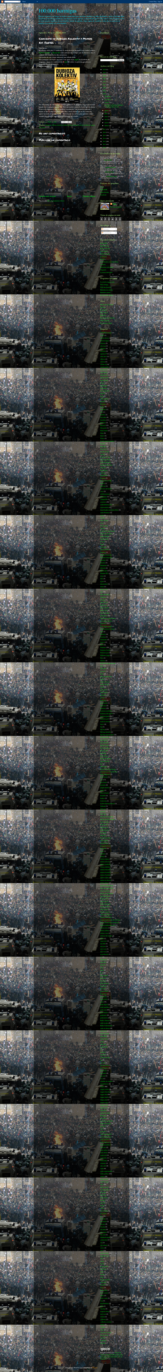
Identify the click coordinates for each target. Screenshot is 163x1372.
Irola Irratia (104, 251)
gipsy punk (103, 690)
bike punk (103, 428)
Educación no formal (106, 305)
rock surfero (104, 1150)
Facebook (103, 195)
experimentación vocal (107, 629)
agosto (107, 110)
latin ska (102, 811)
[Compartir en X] (66, 122)
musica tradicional (106, 915)
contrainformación (106, 505)
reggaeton (103, 1110)
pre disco (103, 989)
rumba (102, 1176)
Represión (103, 1116)
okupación (103, 959)
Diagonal (103, 270)
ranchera (103, 1052)
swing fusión (104, 1266)
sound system (104, 1253)
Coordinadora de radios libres (109, 262)
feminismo (103, 639)
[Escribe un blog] (64, 122)
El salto (102, 259)
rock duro (103, 1131)
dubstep (102, 600)
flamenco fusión (105, 650)
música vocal (104, 933)
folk (101, 666)
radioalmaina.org (111, 176)
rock (101, 1129)
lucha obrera (104, 825)
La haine (103, 264)
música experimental (106, 888)
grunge (102, 698)
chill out (102, 486)
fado (101, 632)
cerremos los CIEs (105, 481)
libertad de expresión (106, 817)
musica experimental (106, 885)
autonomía (103, 388)
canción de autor (105, 457)
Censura (102, 478)
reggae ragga (104, 1102)
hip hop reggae (104, 748)
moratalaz (103, 848)
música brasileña (105, 875)
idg (101, 764)
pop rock (103, 981)
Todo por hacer (105, 254)
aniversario (103, 370)
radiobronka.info (110, 167)
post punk (103, 986)
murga (102, 856)
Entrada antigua (89, 196)
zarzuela (102, 1343)
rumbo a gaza (104, 1182)
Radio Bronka (104, 192)
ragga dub (103, 1044)
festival (102, 642)
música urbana (104, 930)
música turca (104, 928)
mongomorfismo (105, 846)
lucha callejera (104, 822)
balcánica (48, 125)
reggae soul (103, 1108)
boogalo (102, 444)
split (101, 1258)
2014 (104, 138)
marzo (107, 123)
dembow (103, 552)
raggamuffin (104, 1047)
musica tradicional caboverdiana (110, 920)
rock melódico (104, 1139)
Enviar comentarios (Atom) (55, 201)
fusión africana (105, 682)
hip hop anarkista (105, 732)
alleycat (102, 359)
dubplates (103, 597)
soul (101, 1250)
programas (103, 994)
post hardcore (104, 983)
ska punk (103, 1229)
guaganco (103, 700)
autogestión (103, 386)
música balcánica (105, 870)
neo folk (102, 944)
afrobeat (102, 348)
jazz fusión (103, 782)
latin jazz (103, 809)
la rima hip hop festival (107, 803)
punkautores (104, 1018)
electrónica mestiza (106, 621)
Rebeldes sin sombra (106, 290)
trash (101, 1306)
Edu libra (103, 315)
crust (101, 523)
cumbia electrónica (106, 534)
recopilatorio (104, 1084)
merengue (103, 833)
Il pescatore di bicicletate (108, 769)
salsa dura (103, 1195)
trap (101, 1301)
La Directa (103, 256)
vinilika (102, 1327)
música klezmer (105, 896)
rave (101, 1078)
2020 (104, 88)
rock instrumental (105, 1137)
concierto (59, 125)
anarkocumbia (104, 367)
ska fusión (103, 1221)
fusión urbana (104, 684)
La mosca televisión (106, 272)
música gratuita (105, 891)
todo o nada (103, 1298)
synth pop (103, 1269)
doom (102, 587)
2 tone (102, 335)
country (102, 518)
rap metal (103, 1073)
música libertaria (105, 904)
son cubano (103, 1245)
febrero (107, 126)
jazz (101, 780)
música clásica (104, 877)
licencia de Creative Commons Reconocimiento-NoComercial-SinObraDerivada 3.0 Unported (111, 1356)
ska (40, 127)
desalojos (103, 560)
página (76, 59)
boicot (102, 436)
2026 (104, 70)
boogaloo (103, 446)
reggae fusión (104, 1097)
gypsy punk (103, 703)
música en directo (84, 125)
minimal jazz (104, 843)
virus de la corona (105, 1332)
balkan (54, 125)
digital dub (103, 571)
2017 (104, 129)
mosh (102, 851)
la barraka (103, 801)
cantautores (103, 470)
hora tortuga (104, 756)
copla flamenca (105, 513)
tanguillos (103, 1282)
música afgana (104, 859)
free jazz (103, 671)
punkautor (103, 1015)
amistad (102, 362)
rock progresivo (105, 1142)
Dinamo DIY (104, 573)
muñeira (102, 854)
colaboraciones (105, 494)
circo (101, 491)
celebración (103, 475)
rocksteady (103, 1160)
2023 (104, 79)
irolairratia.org (109, 172)
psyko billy (103, 999)
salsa (101, 1184)
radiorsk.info (108, 160)
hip (101, 727)
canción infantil (105, 460)
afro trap (103, 346)
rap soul (102, 1076)
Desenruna (103, 565)
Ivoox (102, 187)
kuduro (102, 798)
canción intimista (105, 462)
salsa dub (103, 1192)
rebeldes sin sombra (106, 1081)
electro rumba (104, 608)
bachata (102, 393)
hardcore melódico (106, 711)
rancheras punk (105, 1057)
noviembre (108, 99)
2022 (104, 82)
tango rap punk (105, 1280)
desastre (102, 563)
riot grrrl (103, 1126)
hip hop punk (104, 743)
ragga (102, 1041)
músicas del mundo (106, 936)
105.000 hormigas (105, 333)
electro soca (104, 610)
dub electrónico (105, 594)
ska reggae (103, 1232)
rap (101, 1060)
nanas (102, 938)
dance (102, 544)
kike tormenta (104, 793)
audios (102, 383)
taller (102, 1272)
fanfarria (103, 634)
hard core (103, 706)
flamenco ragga (105, 655)
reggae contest (104, 1089)
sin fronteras (104, 1211)
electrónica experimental (108, 618)
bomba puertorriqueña (107, 441)
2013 (104, 141)
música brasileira (105, 872)
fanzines (102, 637)
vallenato (103, 1319)
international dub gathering (108, 772)
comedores (103, 497)
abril (106, 119)
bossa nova (103, 449)
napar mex (103, 941)
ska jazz (102, 1224)
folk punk (103, 669)
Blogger (94, 1368)
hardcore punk (104, 716)
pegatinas (103, 962)
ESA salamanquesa (106, 626)
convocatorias (104, 507)
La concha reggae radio (107, 282)
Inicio (69, 196)
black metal (103, 431)
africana (102, 343)
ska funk (103, 1219)
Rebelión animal (105, 292)
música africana (105, 862)
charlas (102, 483)
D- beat (102, 542)
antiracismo (104, 375)
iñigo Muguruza (105, 774)
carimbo (102, 473)
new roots (103, 949)
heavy (102, 724)
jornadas (103, 785)
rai (101, 1049)
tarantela (103, 1285)
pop (101, 973)
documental (104, 584)
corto (102, 515)
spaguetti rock (104, 1256)
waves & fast (104, 1335)
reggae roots (104, 1105)
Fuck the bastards (105, 287)
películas (103, 965)
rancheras (103, 1055)
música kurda (104, 899)
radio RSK (103, 1036)
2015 (104, 135)
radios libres (104, 1039)
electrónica (103, 616)
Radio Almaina (105, 249)
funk (101, 674)
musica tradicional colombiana (109, 922)
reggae (93, 125)
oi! (101, 957)
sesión (102, 1208)
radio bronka (104, 1023)
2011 (104, 147)
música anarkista (105, 864)
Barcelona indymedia (106, 267)
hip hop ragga (104, 745)
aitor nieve (103, 356)
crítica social (104, 520)
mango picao (104, 827)
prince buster (104, 991)
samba (102, 1205)
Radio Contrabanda (106, 1026)
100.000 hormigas (57, 10)
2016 (104, 132)
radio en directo (105, 1028)
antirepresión (104, 378)
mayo (106, 116)
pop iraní (103, 978)
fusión (65, 125)
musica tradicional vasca (107, 925)
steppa (102, 1261)
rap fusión (103, 1071)
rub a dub (103, 1166)
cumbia (102, 528)
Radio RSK (103, 190)
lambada (103, 806)
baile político (104, 399)
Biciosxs (103, 307)
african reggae (104, 341)
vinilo (102, 1330)
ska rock (102, 1235)
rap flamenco (104, 1068)
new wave (103, 952)
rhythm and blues (105, 1123)
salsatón (102, 1203)
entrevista (103, 624)
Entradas (106, 229)
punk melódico (105, 1007)
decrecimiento (104, 550)
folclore (102, 661)
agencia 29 (103, 354)
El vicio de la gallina (106, 295)
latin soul (103, 814)
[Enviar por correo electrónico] (62, 122)
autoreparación (105, 391)
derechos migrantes (106, 557)
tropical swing (104, 1311)
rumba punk (104, 1179)
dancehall (103, 547)
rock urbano (104, 1153)
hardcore (103, 708)
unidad (102, 1317)
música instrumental (106, 893)
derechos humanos (106, 555)
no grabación (104, 954)
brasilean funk (104, 452)
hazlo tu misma (105, 721)
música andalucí (105, 867)
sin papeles (103, 1213)
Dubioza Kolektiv (45, 52)
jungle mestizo (104, 788)
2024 (104, 76)
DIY (101, 579)
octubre (107, 102)
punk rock (103, 1010)
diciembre (108, 96)
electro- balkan (105, 613)
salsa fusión (103, 1198)
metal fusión (104, 840)
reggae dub (103, 1094)
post (66, 62)
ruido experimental (106, 1171)
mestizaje (76, 125)
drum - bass (103, 589)
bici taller (103, 417)
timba (102, 1295)
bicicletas (103, 420)
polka (102, 970)
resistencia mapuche (106, 1121)
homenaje (103, 753)
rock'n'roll (103, 1155)
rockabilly (103, 1158)
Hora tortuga (104, 285)
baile (101, 396)
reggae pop (103, 1100)
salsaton (102, 1200)
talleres (102, 1274)
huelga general (104, 761)
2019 (104, 91)
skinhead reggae (105, 1237)
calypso (102, 454)
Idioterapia (103, 766)
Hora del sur (104, 312)
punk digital (104, 1004)
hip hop (70, 125)
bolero (102, 438)
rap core (102, 1063)
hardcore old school (106, 714)
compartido (103, 499)
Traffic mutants (104, 320)
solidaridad (103, 1240)
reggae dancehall (105, 1092)
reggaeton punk (105, 1113)
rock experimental (106, 1134)
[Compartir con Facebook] (68, 122)
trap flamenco (104, 1303)
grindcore (103, 695)
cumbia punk (104, 539)
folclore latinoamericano (107, 663)
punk (101, 1002)
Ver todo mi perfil (115, 207)
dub (101, 592)
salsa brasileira (104, 1190)
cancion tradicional (106, 465)
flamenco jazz (104, 653)
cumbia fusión (104, 536)
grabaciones (104, 692)
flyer (101, 658)
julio (106, 113)
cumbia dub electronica (107, 531)
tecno (102, 1287)
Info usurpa (103, 310)
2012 (104, 144)
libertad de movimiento (107, 819)
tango (102, 1277)
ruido (102, 1168)
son (101, 1242)
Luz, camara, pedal (106, 323)
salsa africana (104, 1187)
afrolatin (103, 351)
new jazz (103, 946)
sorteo (43, 127)
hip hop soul (104, 751)
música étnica (104, 883)
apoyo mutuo (104, 380)
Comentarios (107, 233)
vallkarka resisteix (106, 1322)
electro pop (103, 605)
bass (101, 412)
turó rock (103, 1314)
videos (102, 1324)
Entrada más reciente (47, 196)
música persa (104, 909)
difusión (102, 568)
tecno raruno (104, 1293)
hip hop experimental (106, 735)
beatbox (102, 415)
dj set (102, 581)
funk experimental (106, 676)
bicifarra (103, 423)
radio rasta (103, 1031)
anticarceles (104, 372)
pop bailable (104, 975)
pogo (101, 967)
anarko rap (103, 364)
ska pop (102, 1227)
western (102, 1338)
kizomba (103, 796)
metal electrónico (105, 838)
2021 (104, 85)
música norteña (105, 907)
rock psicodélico (105, 1145)
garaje (102, 687)
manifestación (104, 830)
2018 (104, 94)
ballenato (103, 409)
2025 (104, 72)
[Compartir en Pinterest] (71, 122)
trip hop (102, 1309)
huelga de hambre (105, 758)
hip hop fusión (104, 737)
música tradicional (106, 917)
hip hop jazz (104, 740)
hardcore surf (104, 719)
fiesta (102, 645)
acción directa (104, 338)
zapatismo (103, 1340)
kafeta (102, 790)
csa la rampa (104, 526)
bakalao (102, 401)
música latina (104, 901)
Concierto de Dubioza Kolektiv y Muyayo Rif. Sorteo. (113, 106)
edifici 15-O (104, 602)
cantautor (103, 468)
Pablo (114, 204)
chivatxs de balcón (106, 489)
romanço (103, 1163)
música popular (105, 912)
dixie (101, 576)
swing (102, 1264)
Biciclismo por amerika (107, 318)
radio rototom (104, 1034)
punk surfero (104, 1012)
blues (102, 433)
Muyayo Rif (56, 52)
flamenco (103, 647)
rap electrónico (105, 1065)
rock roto (103, 1147)
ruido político (104, 1174)
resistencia (103, 1118)
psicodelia (103, 997)
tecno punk (103, 1290)
